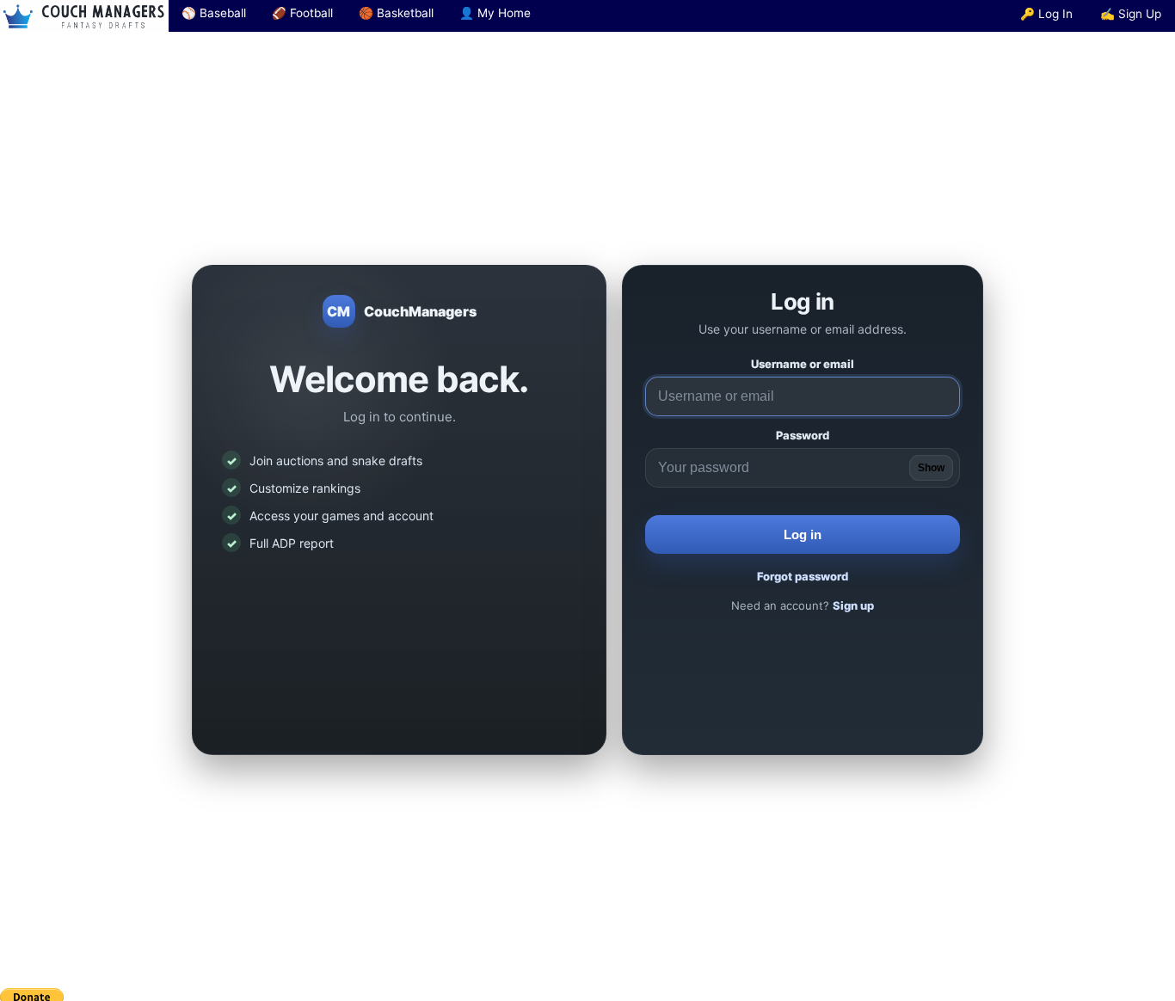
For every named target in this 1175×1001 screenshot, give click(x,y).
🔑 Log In (1046, 14)
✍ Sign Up (1130, 14)
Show (931, 468)
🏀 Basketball (396, 13)
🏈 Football (302, 13)
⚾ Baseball (213, 13)
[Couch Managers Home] (84, 16)
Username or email (802, 364)
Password (802, 435)
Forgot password (802, 576)
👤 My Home (495, 13)
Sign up (853, 605)
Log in (802, 534)
